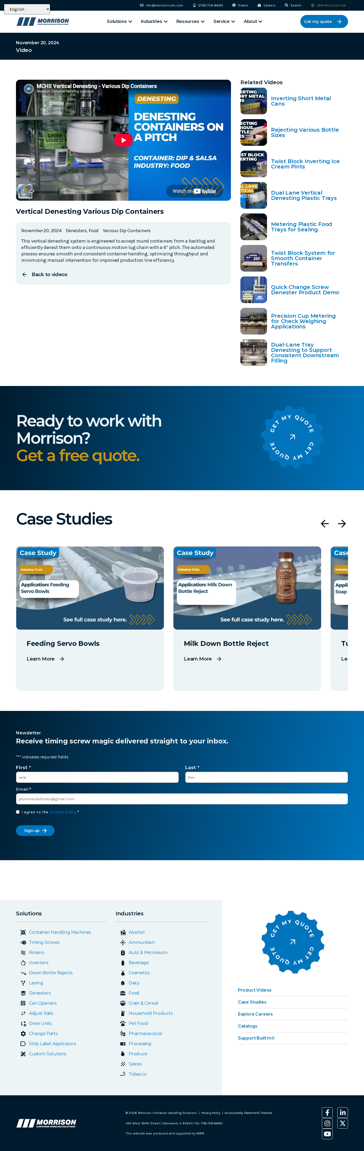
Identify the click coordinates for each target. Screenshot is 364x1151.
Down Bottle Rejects (50, 972)
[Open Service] (233, 21)
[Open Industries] (166, 21)
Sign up (31, 830)
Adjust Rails (41, 1013)
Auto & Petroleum (148, 952)
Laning (36, 982)
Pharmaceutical (145, 1033)
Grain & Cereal (143, 1003)
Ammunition (142, 942)
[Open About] (260, 21)
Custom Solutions (47, 1053)
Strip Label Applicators (52, 1043)
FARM (200, 1133)
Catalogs (247, 1026)
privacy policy (63, 811)
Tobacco (138, 1074)
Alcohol (137, 932)
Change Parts (43, 1033)
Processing (140, 1043)
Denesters (39, 993)
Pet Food (138, 1023)
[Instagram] (327, 1123)
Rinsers (36, 952)
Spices (135, 1064)
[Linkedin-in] (342, 1112)
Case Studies (252, 1002)
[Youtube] (327, 1134)
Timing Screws (44, 942)
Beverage (139, 962)
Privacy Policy (210, 1113)
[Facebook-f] (327, 1112)
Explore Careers (255, 1014)
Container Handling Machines (60, 932)
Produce (138, 1053)
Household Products (151, 1013)
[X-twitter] (342, 1123)
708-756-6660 (212, 1123)
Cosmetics (139, 972)
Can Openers (42, 1003)
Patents (266, 1113)
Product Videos (255, 990)
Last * (192, 767)
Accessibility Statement (242, 1113)
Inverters (38, 962)
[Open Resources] (203, 21)
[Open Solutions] (130, 21)
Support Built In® (256, 1038)
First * (23, 767)
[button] (325, 524)
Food (134, 993)
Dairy (134, 982)
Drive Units (40, 1023)
